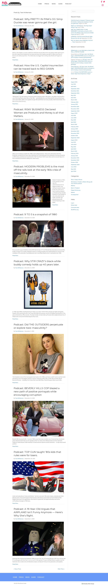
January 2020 (74, 128)
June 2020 (73, 117)
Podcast (68, 3)
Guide (60, 3)
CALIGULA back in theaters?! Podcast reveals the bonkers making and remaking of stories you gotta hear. (82, 22)
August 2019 (74, 140)
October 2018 (74, 162)
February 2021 (74, 102)
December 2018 (75, 158)
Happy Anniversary (75, 190)
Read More (15, 59)
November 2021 (75, 91)
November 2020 (75, 108)
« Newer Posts (17, 569)
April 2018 (73, 171)
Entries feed (74, 205)
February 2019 (74, 153)
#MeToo (73, 185)
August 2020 (74, 113)
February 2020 (74, 126)
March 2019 (74, 151)
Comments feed (75, 207)
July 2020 (73, 115)
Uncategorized (74, 194)
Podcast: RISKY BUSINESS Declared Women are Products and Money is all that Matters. (39, 112)
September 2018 (75, 164)
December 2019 (75, 131)
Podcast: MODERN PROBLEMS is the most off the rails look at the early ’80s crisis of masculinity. (39, 170)
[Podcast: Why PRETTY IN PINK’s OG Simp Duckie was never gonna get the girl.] (38, 39)
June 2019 (73, 144)
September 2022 (75, 88)
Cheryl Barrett (74, 66)
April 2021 (73, 97)
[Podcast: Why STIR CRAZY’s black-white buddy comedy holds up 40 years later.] (38, 289)
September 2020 (75, 111)
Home (40, 3)
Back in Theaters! (75, 188)
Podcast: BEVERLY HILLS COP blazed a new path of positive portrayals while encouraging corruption (37, 391)
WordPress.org (75, 209)
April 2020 (73, 122)
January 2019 (74, 155)
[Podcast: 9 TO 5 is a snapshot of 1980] (38, 233)
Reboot (73, 192)
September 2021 (75, 93)
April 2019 (73, 149)
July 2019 (73, 142)
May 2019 (73, 146)
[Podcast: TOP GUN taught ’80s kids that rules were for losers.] (38, 477)
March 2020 (74, 124)
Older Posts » (61, 569)
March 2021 (74, 99)
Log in (72, 203)
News (54, 3)
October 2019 (74, 135)
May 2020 (73, 120)
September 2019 (75, 137)
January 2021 (74, 104)
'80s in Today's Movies (76, 179)
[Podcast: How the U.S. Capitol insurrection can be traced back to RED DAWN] (38, 84)
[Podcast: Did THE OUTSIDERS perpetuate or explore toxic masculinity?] (38, 354)
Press (47, 3)
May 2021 (73, 95)
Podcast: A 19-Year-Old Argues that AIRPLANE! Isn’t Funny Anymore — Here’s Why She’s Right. (38, 512)
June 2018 (73, 166)
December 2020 (75, 106)
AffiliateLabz (74, 50)
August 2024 (74, 82)
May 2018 (73, 169)
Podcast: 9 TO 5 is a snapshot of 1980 (35, 214)
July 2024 (73, 84)
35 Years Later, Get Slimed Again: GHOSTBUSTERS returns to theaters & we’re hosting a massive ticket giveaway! (82, 55)
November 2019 (75, 133)
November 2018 (75, 160)
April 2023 (73, 86)
